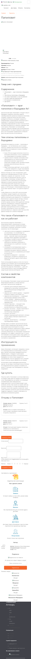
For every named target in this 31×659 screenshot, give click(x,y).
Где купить (7, 101)
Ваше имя (3, 448)
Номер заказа (4, 441)
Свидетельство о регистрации (15, 481)
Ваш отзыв (4, 457)
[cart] (28, 1)
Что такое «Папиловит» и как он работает (15, 96)
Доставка (14, 8)
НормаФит (15, 590)
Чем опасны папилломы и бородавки (14, 95)
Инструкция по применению (12, 100)
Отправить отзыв (7, 467)
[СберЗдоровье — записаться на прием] (17, 2)
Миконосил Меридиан (15, 597)
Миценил (16, 583)
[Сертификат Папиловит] (6, 52)
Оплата (20, 8)
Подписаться (15, 567)
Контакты (27, 8)
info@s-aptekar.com (14, 646)
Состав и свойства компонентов (13, 98)
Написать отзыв (15, 60)
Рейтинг (3, 463)
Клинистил (15, 575)
